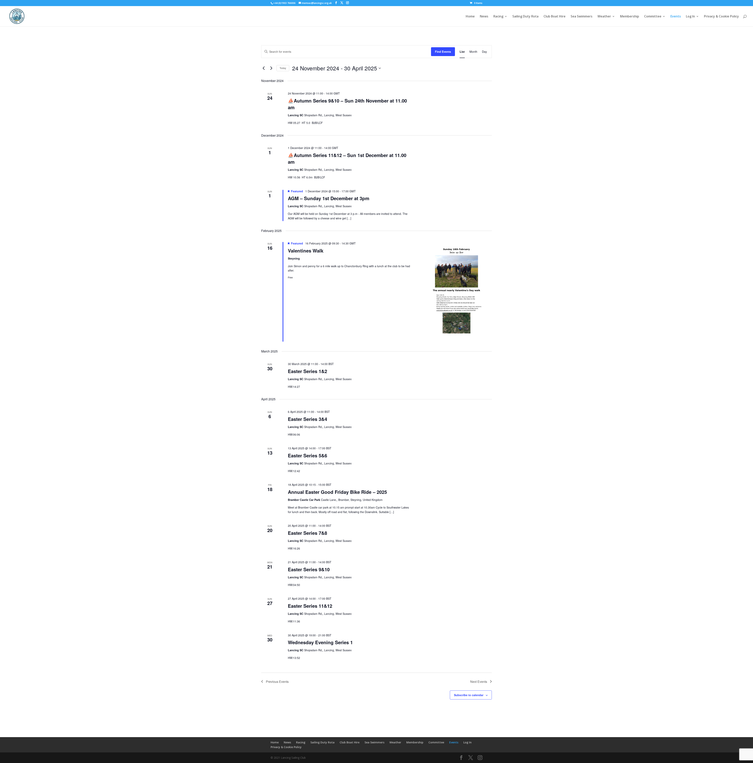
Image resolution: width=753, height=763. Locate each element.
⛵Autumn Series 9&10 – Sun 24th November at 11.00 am (347, 104)
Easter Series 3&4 (307, 419)
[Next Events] (271, 68)
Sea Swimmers (581, 16)
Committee (652, 16)
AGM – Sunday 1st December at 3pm (328, 198)
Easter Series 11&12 (310, 605)
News (484, 16)
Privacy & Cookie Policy (721, 16)
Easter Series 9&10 (309, 569)
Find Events (443, 52)
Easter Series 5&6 (307, 455)
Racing (498, 16)
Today (283, 68)
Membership (629, 16)
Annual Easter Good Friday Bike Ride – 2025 (337, 492)
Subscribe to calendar (468, 695)
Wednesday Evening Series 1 (320, 642)
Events (675, 16)
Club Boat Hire (555, 16)
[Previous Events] (263, 68)
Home (470, 16)
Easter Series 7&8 (307, 533)
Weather (604, 16)
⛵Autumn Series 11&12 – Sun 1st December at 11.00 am (347, 158)
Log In (690, 16)
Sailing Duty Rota (525, 16)
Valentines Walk (305, 250)
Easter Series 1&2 (307, 371)
